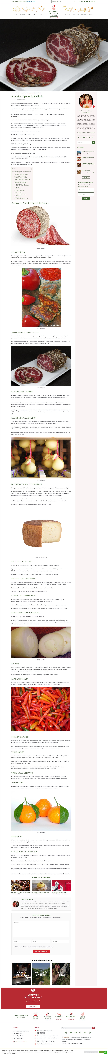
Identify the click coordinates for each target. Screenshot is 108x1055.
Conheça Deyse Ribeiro (18, 1035)
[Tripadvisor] (89, 137)
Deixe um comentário (21, 99)
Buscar (93, 142)
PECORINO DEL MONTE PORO (21, 182)
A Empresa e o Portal (17, 1033)
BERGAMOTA (18, 197)
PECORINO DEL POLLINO (20, 181)
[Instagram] (86, 137)
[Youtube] (84, 137)
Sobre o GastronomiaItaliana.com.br (21, 1031)
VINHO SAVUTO (19, 192)
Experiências (31, 14)
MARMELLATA (18, 195)
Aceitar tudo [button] (102, 1052)
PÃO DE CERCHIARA (20, 189)
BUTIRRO (17, 187)
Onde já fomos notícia (18, 1038)
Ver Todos (86, 177)
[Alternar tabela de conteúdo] (29, 169)
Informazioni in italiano (21, 1042)
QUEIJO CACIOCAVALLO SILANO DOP (22, 179)
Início (12, 93)
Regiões (22, 14)
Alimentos (74, 14)
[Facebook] (78, 137)
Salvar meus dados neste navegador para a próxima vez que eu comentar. (34, 946)
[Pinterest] (92, 137)
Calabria (23, 93)
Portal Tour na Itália (30, 1)
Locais (40, 14)
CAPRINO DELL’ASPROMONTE (21, 184)
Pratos (66, 14)
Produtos (83, 14)
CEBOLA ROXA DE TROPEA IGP (22, 198)
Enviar (86, 198)
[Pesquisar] (74, 1)
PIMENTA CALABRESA (20, 190)
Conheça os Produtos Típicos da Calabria (22, 171)
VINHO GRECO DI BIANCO (21, 193)
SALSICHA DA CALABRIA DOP (21, 177)
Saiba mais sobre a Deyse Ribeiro (86, 132)
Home (15, 14)
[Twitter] (81, 137)
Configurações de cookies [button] (91, 1052)
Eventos (91, 14)
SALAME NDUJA (18, 173)
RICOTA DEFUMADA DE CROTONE (22, 185)
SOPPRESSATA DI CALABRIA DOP (21, 174)
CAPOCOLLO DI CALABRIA (20, 176)
